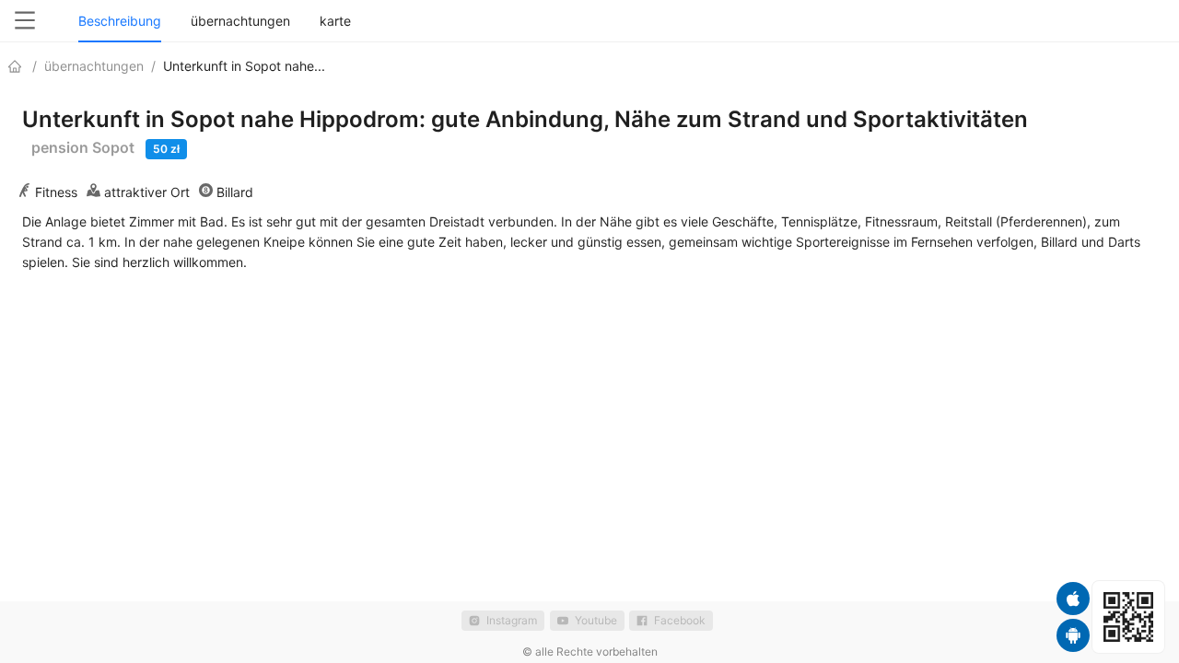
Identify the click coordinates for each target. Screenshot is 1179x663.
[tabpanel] (589, 173)
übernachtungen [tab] (240, 21)
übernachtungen (94, 66)
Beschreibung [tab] (119, 21)
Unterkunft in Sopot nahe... (244, 66)
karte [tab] (335, 21)
